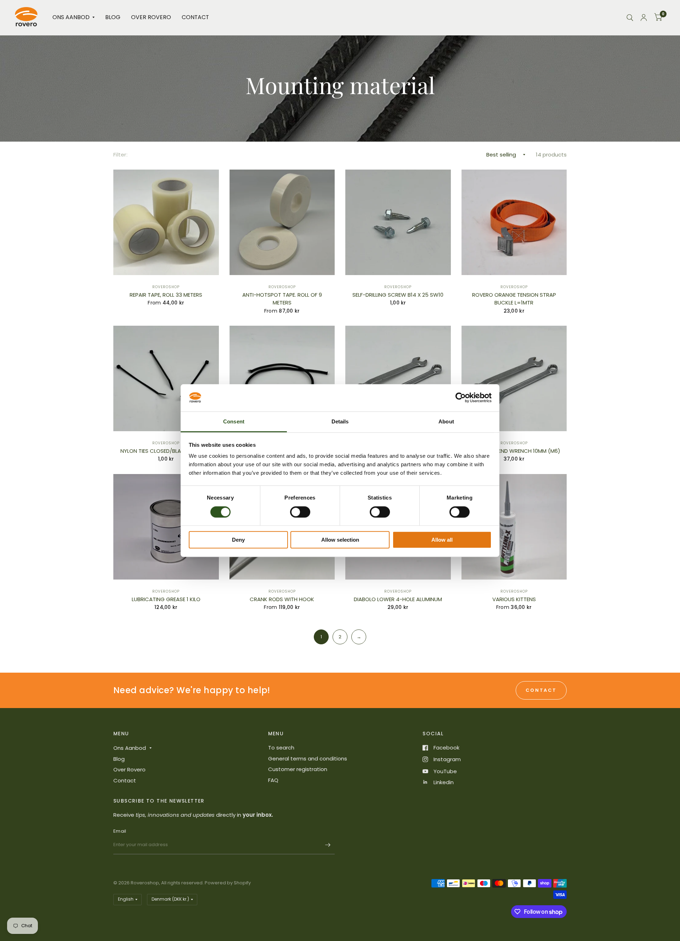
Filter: (120, 154)
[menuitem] (73, 17)
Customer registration (297, 769)
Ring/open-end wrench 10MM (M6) (514, 451)
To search (281, 747)
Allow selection (340, 540)
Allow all (442, 540)
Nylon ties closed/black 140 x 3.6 (166, 451)
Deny (238, 540)
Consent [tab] (233, 421)
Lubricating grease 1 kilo (166, 599)
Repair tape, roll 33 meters (166, 294)
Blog (112, 17)
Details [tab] (340, 421)
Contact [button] (541, 690)
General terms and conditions (307, 758)
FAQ (273, 780)
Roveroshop (166, 287)
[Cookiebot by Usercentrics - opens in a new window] (461, 398)
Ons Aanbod (71, 17)
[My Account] (644, 17)
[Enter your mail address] (328, 845)
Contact (195, 17)
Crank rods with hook (282, 599)
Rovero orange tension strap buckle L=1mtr (514, 299)
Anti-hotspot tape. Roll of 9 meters (282, 299)
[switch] (300, 512)
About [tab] (446, 421)
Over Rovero (151, 17)
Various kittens (514, 599)
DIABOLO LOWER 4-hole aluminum (398, 599)
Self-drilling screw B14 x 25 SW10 (397, 294)
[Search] (630, 17)
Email (119, 831)
